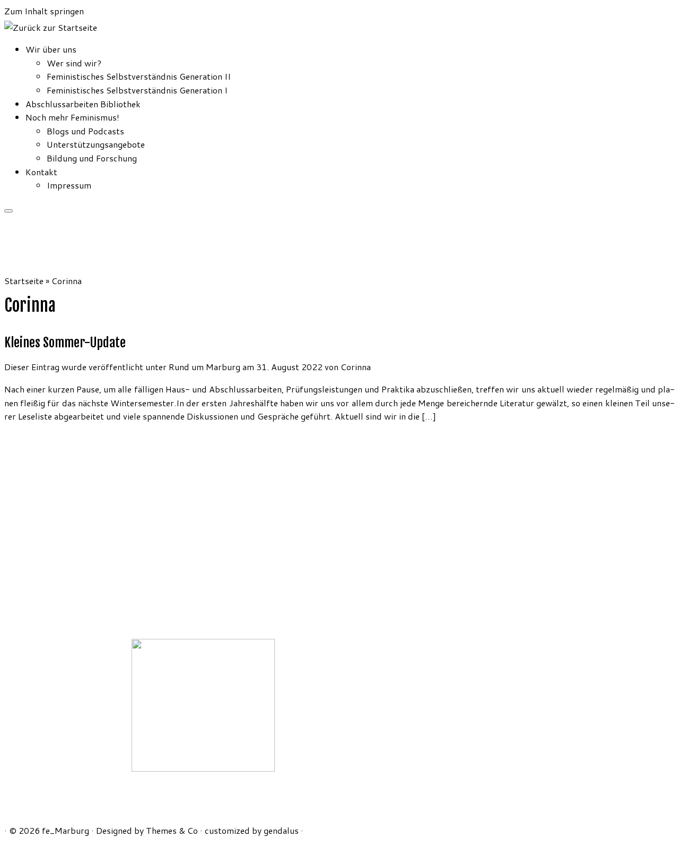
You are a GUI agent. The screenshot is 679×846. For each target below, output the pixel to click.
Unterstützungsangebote (96, 144)
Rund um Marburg (205, 367)
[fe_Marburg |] (50, 27)
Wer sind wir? (74, 63)
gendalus (281, 830)
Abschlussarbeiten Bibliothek (83, 104)
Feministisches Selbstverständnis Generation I (137, 90)
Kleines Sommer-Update (65, 343)
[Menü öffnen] (8, 210)
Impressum (69, 185)
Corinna (356, 367)
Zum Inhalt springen (44, 11)
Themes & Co (172, 830)
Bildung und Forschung (92, 158)
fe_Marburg (65, 830)
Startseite (23, 281)
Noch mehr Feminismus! (72, 117)
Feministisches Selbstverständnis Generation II (139, 76)
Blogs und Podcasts (85, 131)
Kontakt (41, 172)
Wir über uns (50, 49)
